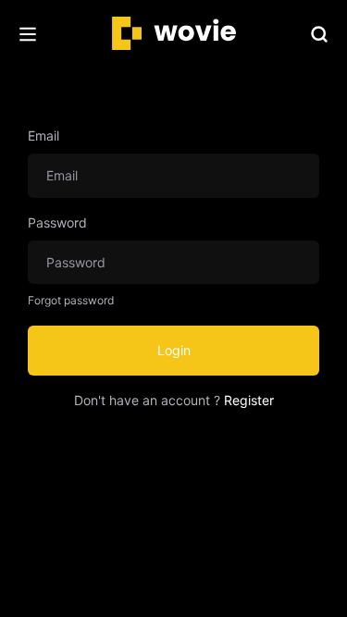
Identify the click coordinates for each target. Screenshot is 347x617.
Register (249, 400)
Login (174, 350)
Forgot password (71, 300)
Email (43, 135)
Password (57, 222)
